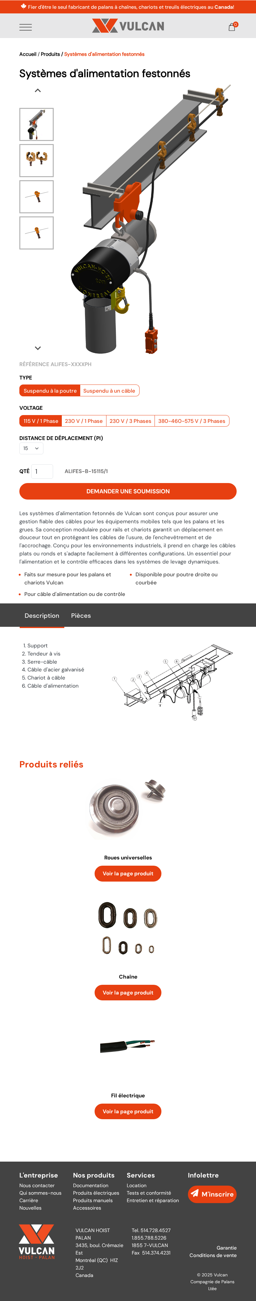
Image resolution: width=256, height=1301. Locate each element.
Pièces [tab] (81, 616)
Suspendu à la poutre (50, 390)
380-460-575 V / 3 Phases (191, 421)
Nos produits (94, 1175)
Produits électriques (96, 1193)
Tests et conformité (149, 1193)
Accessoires (87, 1208)
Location (136, 1185)
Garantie (227, 1248)
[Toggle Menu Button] (26, 27)
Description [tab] (42, 616)
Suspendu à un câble (109, 390)
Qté (24, 471)
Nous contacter (37, 1185)
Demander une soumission (128, 491)
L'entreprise (38, 1175)
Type (25, 377)
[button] (36, 124)
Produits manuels (93, 1200)
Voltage (31, 407)
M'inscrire (218, 1194)
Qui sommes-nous (40, 1193)
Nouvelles (30, 1208)
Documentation (90, 1185)
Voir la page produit (128, 873)
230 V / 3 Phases (130, 421)
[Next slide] (37, 347)
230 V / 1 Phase (84, 421)
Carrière (28, 1200)
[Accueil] (128, 25)
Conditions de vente (213, 1255)
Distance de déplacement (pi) (61, 438)
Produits (50, 54)
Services (141, 1175)
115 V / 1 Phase (41, 421)
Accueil (28, 54)
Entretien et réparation (153, 1200)
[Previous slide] (37, 90)
